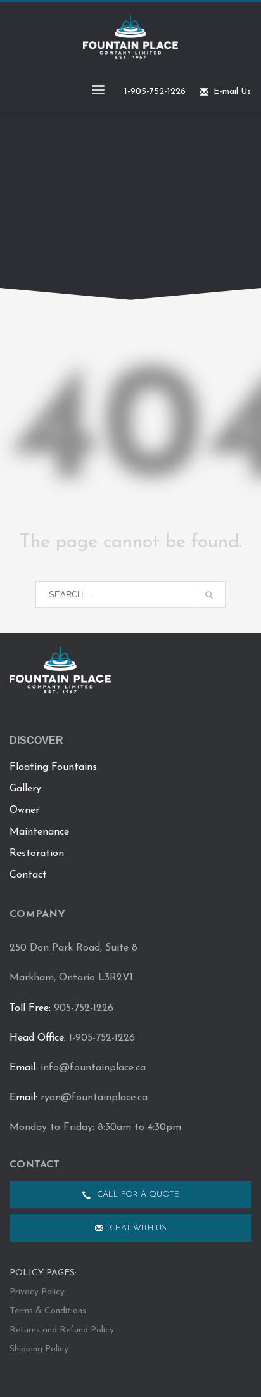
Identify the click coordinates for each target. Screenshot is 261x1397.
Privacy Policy (37, 1292)
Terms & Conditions (48, 1311)
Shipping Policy (39, 1349)
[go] (209, 595)
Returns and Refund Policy (62, 1330)
